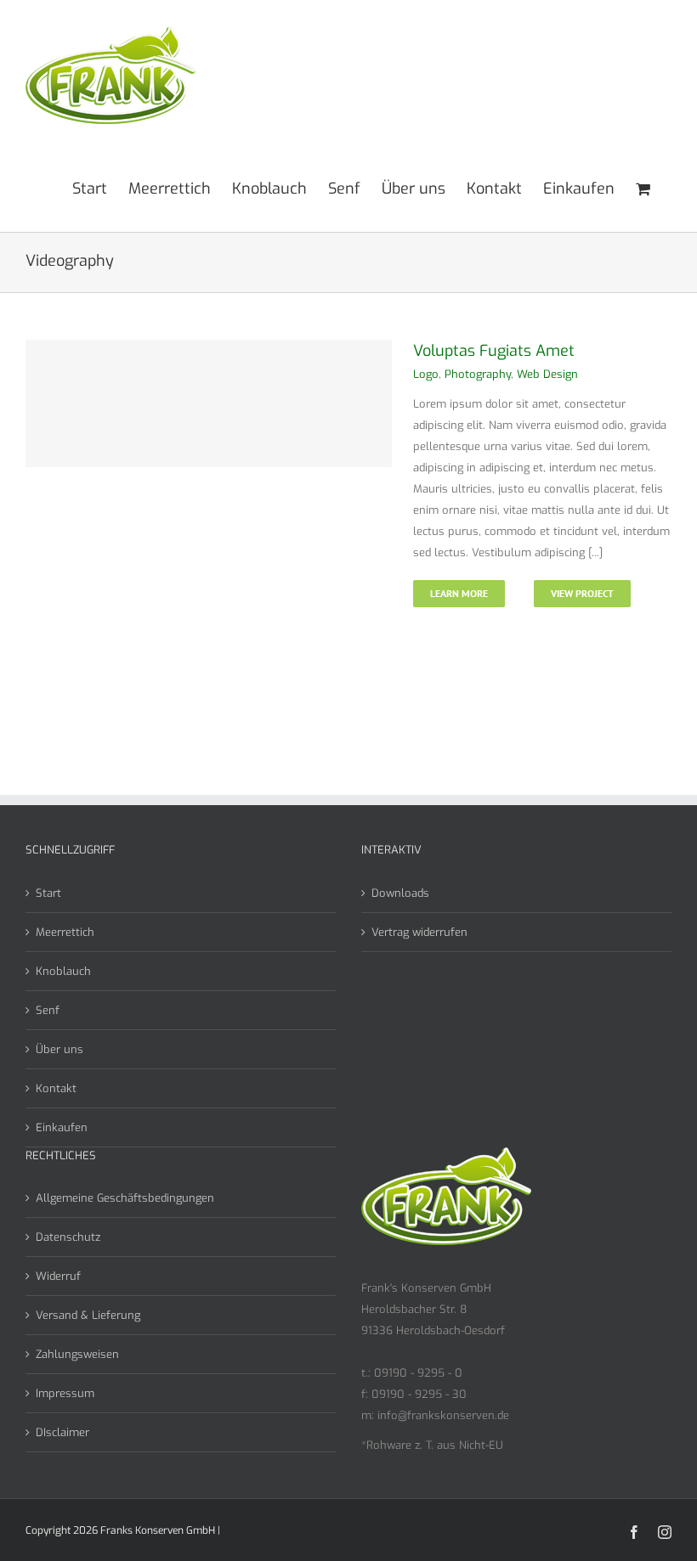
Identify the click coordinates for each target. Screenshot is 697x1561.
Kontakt (56, 1088)
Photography (478, 374)
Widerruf (58, 1276)
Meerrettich (65, 932)
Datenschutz (68, 1237)
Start (48, 893)
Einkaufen (62, 1127)
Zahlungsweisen (77, 1354)
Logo (426, 374)
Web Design (547, 374)
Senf (48, 1010)
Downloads (400, 893)
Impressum (65, 1393)
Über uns (59, 1049)
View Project (582, 593)
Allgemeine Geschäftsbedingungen (125, 1198)
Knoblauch (63, 971)
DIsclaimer (62, 1432)
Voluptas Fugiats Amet (494, 351)
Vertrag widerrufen (419, 932)
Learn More (459, 593)
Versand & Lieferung (88, 1315)
